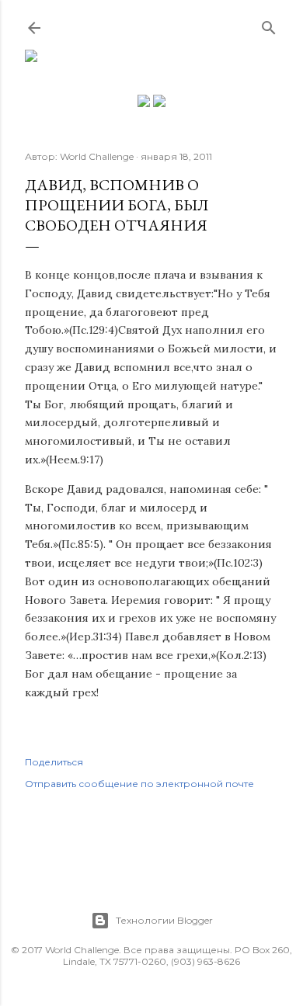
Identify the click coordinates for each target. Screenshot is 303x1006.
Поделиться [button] (54, 762)
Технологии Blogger (164, 920)
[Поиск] (268, 24)
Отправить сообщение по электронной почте (139, 783)
